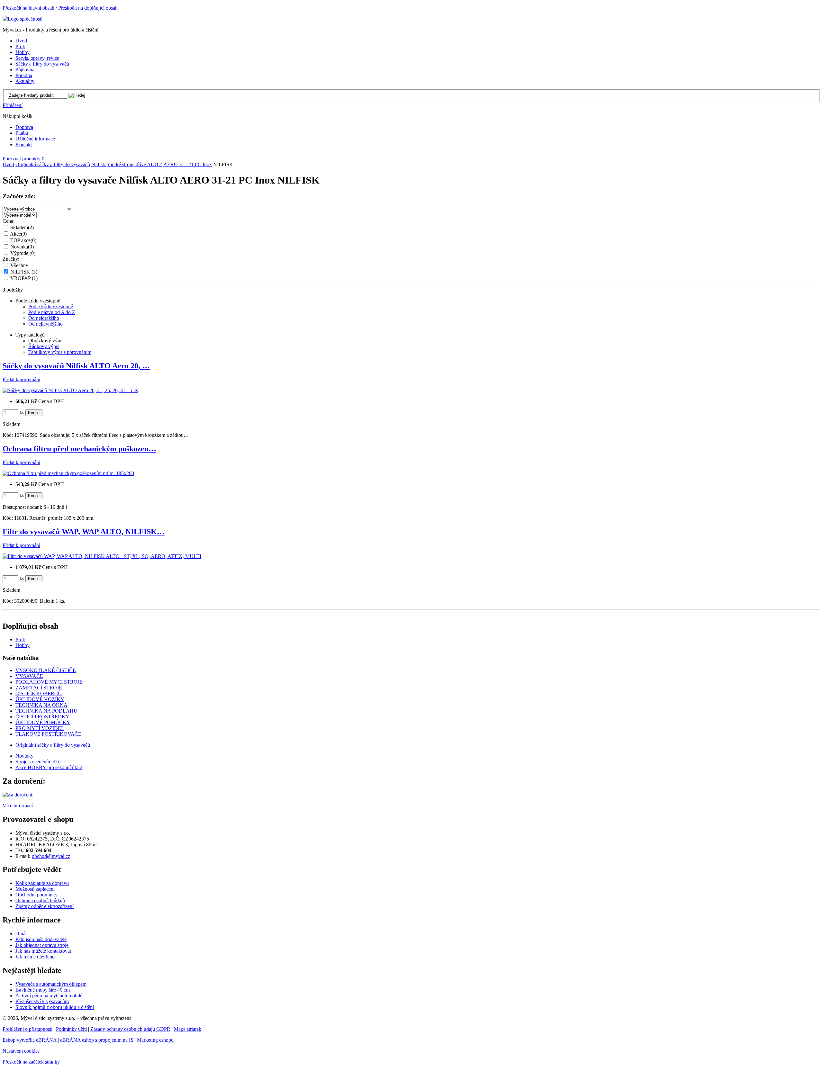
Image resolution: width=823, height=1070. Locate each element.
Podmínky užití (71, 1029)
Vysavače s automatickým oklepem (50, 984)
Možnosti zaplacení (35, 889)
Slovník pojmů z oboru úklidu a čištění (54, 1007)
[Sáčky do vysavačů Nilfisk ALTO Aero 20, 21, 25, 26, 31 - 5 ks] (70, 390)
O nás (21, 933)
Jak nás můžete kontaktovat (43, 951)
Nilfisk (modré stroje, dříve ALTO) (126, 164)
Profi (20, 639)
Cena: (8, 221)
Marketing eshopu (155, 1040)
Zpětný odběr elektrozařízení (44, 906)
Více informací (18, 805)
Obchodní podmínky (36, 894)
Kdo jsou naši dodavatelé (41, 939)
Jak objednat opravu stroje (41, 945)
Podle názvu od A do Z (51, 312)
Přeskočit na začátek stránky (31, 1062)
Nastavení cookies (21, 1051)
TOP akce (23, 240)
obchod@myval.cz (51, 856)
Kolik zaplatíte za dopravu (42, 883)
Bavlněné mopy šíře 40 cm (42, 990)
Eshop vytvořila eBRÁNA (30, 1040)
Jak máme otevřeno (35, 956)
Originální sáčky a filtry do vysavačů (52, 164)
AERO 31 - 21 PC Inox (187, 164)
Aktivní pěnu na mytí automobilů (49, 995)
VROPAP (24, 278)
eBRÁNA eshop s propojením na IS (96, 1040)
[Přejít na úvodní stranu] (22, 19)
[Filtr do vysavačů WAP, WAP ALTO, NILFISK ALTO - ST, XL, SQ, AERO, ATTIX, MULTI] (102, 556)
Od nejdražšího (43, 318)
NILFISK (23, 271)
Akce (18, 234)
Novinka (22, 246)
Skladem (22, 227)
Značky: (11, 259)
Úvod (8, 164)
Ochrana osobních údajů (40, 900)
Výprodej (22, 253)
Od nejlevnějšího (45, 324)
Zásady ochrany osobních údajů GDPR (130, 1029)
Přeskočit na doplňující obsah (88, 8)
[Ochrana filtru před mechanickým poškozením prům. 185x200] (68, 473)
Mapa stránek (187, 1029)
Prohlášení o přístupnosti (27, 1029)
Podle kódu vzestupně (50, 306)
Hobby (22, 645)
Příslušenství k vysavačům (42, 1001)
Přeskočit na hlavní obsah (28, 8)
